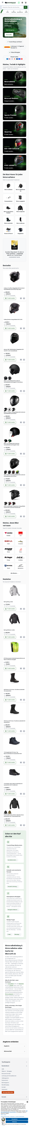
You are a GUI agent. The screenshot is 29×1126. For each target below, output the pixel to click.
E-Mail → (10, 934)
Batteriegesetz (5, 1082)
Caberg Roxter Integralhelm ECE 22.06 (13, 319)
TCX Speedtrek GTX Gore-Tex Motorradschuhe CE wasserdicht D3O (13, 753)
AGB (3, 1069)
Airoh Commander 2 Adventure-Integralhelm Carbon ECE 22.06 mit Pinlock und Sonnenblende (14, 507)
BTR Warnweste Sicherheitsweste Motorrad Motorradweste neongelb (14, 659)
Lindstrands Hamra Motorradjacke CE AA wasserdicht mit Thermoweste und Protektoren (14, 815)
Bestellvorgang (5, 1085)
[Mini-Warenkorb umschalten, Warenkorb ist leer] (25, 2)
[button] (14, 1066)
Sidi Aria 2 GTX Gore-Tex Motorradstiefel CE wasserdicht (14, 721)
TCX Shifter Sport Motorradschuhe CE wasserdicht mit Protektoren (13, 784)
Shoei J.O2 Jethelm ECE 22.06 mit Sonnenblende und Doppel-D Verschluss (13, 381)
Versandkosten (12, 295)
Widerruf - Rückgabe (7, 1071)
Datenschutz (5, 1080)
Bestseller (9, 34)
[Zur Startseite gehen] (10, 3)
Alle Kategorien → (11, 30)
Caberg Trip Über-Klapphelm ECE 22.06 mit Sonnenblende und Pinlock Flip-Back (14, 288)
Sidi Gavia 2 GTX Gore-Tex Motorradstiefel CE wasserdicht (14, 690)
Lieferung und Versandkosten (9, 1075)
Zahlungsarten (5, 1078)
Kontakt (4, 1087)
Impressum (4, 1089)
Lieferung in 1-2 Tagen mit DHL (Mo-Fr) (17, 47)
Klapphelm (21, 983)
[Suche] (25, 7)
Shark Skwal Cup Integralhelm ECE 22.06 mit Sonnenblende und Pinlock (14, 475)
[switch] (3, 1124)
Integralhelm (11, 983)
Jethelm (11, 985)
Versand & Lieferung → (13, 886)
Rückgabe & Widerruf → (13, 909)
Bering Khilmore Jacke (9, 630)
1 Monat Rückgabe (14, 52)
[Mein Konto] (22, 2)
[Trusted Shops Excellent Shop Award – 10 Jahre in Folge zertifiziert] (14, 245)
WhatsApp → (17, 934)
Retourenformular (6, 1073)
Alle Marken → (14, 573)
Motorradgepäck (9, 994)
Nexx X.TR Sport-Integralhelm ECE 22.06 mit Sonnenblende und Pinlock (14, 413)
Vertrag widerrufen (8, 1092)
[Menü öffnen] (2, 2)
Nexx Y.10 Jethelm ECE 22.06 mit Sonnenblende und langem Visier (11, 444)
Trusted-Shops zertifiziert (14, 41)
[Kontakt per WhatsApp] (19, 2)
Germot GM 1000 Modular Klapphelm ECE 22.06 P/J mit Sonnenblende (14, 350)
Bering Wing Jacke (8, 601)
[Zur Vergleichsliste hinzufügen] (24, 298)
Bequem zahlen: (14, 56)
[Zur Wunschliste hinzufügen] (21, 298)
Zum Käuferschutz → (12, 860)
